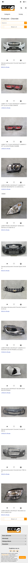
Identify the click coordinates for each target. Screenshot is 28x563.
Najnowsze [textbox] (4, 22)
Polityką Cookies (5, 554)
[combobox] (14, 23)
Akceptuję (22, 557)
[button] (14, 535)
